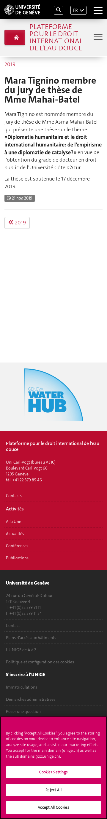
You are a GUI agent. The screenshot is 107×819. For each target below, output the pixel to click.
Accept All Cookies (53, 807)
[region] (53, 767)
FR (75, 10)
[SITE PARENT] (14, 37)
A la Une (13, 521)
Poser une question (23, 711)
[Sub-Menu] (97, 37)
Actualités (15, 533)
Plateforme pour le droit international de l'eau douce (56, 37)
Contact (13, 625)
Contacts (14, 495)
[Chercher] (58, 10)
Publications (17, 558)
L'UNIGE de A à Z (21, 649)
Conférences (17, 545)
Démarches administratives (30, 699)
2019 (9, 64)
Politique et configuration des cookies (40, 662)
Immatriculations (21, 687)
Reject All (53, 789)
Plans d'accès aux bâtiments (31, 637)
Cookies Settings (53, 772)
